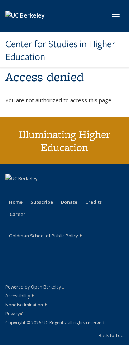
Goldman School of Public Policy (45, 235)
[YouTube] (40, 191)
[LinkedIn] (26, 191)
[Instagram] (54, 191)
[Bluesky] (68, 191)
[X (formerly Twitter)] (12, 191)
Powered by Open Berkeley (35, 287)
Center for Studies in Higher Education (60, 51)
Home (16, 202)
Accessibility (19, 296)
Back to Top (111, 335)
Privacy (14, 314)
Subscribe (41, 202)
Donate (69, 202)
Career (17, 214)
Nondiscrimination (26, 305)
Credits (93, 202)
